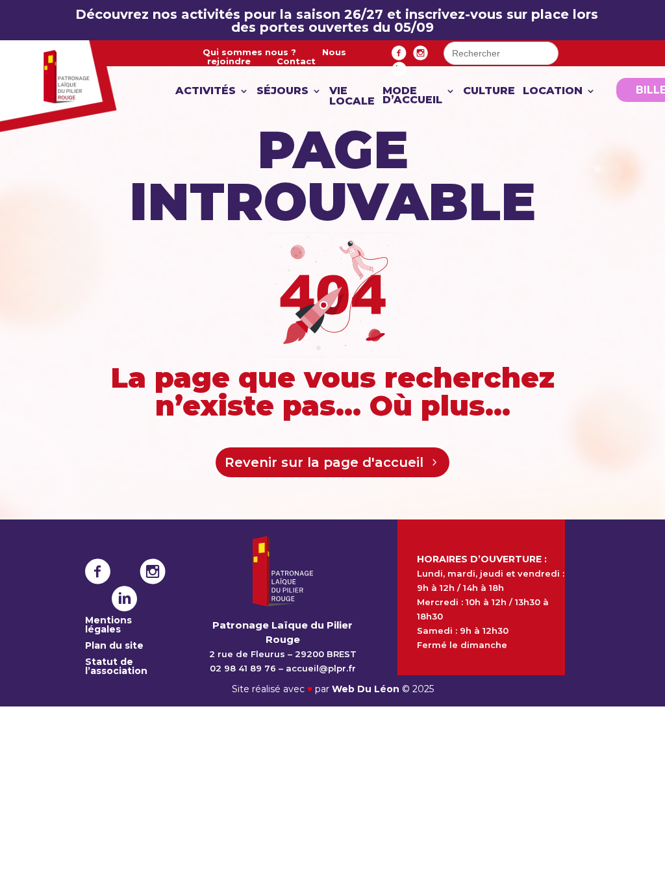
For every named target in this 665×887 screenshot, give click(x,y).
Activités (205, 91)
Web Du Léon (367, 689)
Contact (296, 61)
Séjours (282, 91)
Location (553, 91)
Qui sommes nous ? (249, 52)
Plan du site (114, 645)
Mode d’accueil (412, 96)
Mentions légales (108, 624)
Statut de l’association (116, 666)
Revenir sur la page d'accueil (324, 462)
